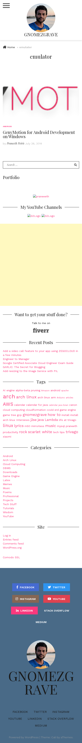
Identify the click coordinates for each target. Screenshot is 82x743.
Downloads (10, 472)
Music (6, 488)
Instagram (28, 598)
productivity (10, 432)
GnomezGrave (41, 34)
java (41, 420)
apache (65, 390)
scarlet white (40, 432)
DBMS (7, 468)
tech (56, 432)
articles (69, 397)
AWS (8, 404)
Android (7, 126)
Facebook (27, 587)
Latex (6, 480)
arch (9, 396)
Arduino (61, 397)
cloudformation (36, 409)
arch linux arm (47, 397)
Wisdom (8, 512)
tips (62, 432)
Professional (11, 496)
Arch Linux (9, 460)
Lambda (51, 420)
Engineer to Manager (16, 359)
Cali (53, 737)
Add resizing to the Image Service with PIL (30, 371)
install (65, 414)
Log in (7, 535)
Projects (8, 500)
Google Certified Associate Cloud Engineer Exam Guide (38, 363)
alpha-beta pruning (28, 390)
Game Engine (11, 476)
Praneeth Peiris (15, 143)
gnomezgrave (35, 414)
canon (73, 404)
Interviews (23, 419)
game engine (68, 409)
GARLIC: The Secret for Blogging (24, 367)
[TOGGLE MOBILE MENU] (6, 5)
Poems (7, 492)
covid (50, 409)
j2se (34, 420)
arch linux (26, 397)
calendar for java (37, 404)
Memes (7, 484)
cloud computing (14, 409)
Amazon (45, 390)
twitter (59, 587)
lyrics (19, 426)
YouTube (8, 516)
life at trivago (67, 419)
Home (11, 47)
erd (57, 409)
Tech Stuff (10, 504)
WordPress (32, 737)
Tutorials (8, 508)
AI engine (9, 390)
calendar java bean (58, 405)
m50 (27, 426)
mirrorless (37, 426)
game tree (9, 414)
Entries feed (10, 539)
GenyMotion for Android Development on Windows (39, 134)
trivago (72, 432)
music (50, 426)
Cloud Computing (14, 464)
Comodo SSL (11, 557)
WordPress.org (12, 547)
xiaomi (7, 436)
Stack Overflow (56, 610)
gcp (19, 414)
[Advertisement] (41, 265)
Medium (41, 622)
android (55, 390)
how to (54, 414)
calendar (19, 404)
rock (23, 432)
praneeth (71, 426)
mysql (61, 426)
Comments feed (13, 543)
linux (8, 425)
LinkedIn (26, 610)
